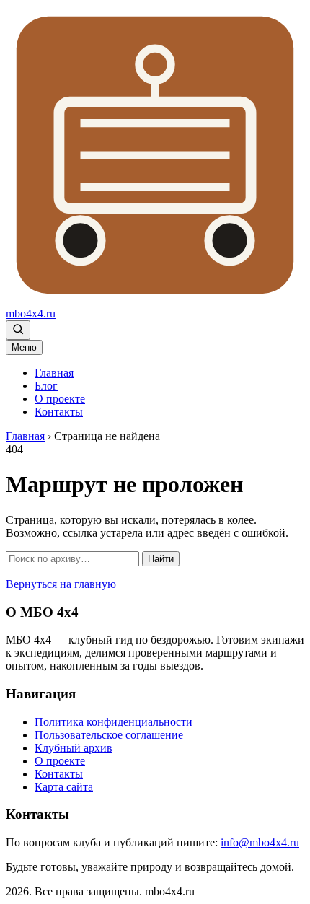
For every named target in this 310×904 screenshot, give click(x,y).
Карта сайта (64, 787)
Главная (54, 373)
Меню (24, 347)
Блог (46, 385)
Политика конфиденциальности (113, 722)
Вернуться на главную (61, 584)
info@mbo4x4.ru (260, 842)
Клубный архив (73, 748)
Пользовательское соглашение (109, 735)
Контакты (59, 411)
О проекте (60, 398)
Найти (161, 558)
